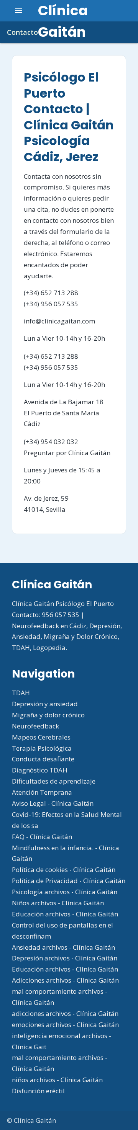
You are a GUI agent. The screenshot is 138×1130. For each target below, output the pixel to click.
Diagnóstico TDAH (39, 770)
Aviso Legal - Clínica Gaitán (53, 803)
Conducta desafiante (43, 758)
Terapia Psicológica (42, 748)
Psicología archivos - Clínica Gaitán (64, 891)
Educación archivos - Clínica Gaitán (65, 914)
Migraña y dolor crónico (48, 714)
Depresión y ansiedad (45, 703)
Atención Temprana (42, 792)
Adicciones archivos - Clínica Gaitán (65, 980)
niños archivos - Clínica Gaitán (57, 1079)
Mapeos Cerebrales (41, 737)
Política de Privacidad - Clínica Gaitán (68, 880)
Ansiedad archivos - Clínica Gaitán (63, 947)
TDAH (21, 692)
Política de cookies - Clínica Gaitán (63, 869)
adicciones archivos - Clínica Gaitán (65, 1013)
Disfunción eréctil (38, 1090)
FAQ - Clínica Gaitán (42, 836)
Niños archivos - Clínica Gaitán (58, 902)
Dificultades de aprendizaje (53, 781)
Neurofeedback (35, 726)
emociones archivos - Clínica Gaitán (65, 1024)
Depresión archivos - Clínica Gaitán (64, 958)
